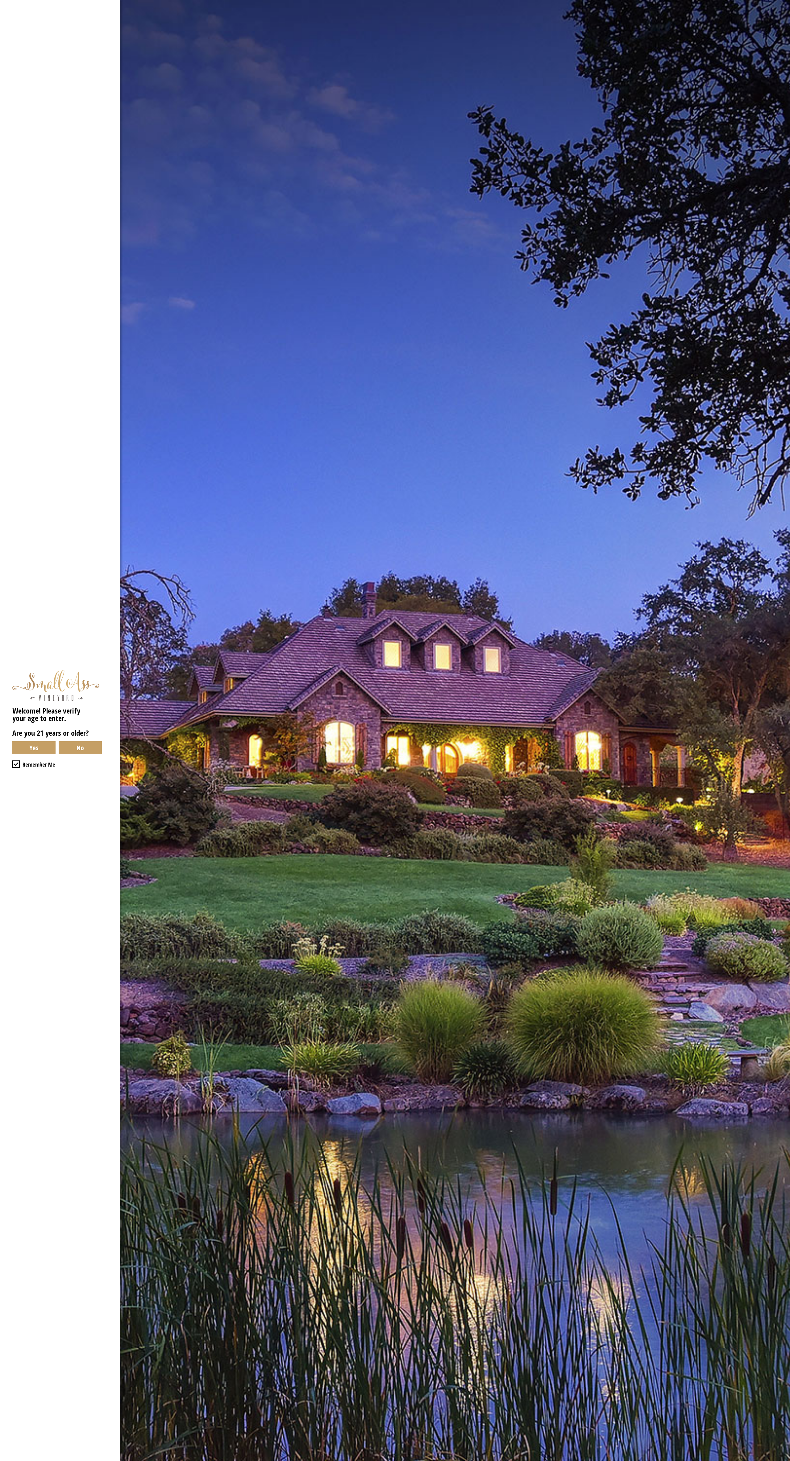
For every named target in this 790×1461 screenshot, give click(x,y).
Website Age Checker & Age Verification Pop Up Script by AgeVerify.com (782, 1459)
